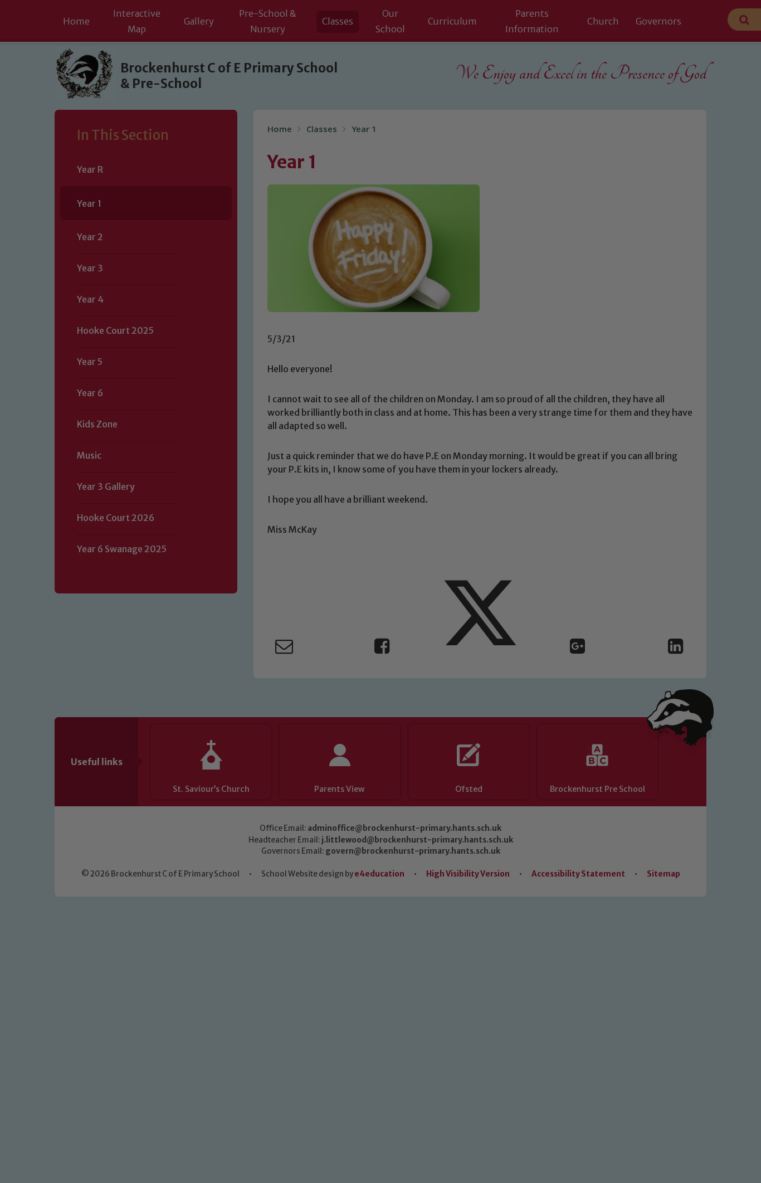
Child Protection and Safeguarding (380, 699)
